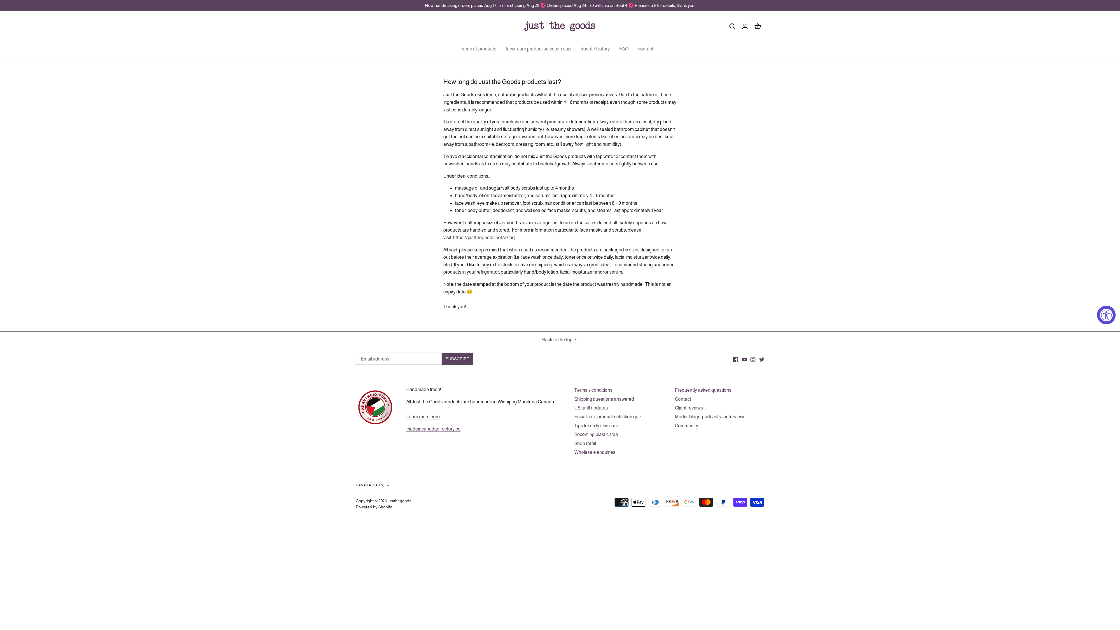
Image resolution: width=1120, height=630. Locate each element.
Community (686, 425)
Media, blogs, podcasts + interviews (710, 416)
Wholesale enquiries (594, 452)
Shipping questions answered (604, 399)
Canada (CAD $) (370, 485)
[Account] (744, 26)
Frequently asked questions (703, 390)
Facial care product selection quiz (608, 416)
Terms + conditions (593, 390)
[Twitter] (761, 359)
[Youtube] (744, 359)
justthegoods (399, 500)
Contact (683, 399)
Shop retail (585, 443)
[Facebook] (735, 359)
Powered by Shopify (374, 507)
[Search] (732, 26)
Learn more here (423, 416)
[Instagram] (752, 359)
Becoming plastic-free (596, 434)
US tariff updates (591, 407)
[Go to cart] (757, 26)
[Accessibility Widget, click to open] (1106, 315)
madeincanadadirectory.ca (433, 428)
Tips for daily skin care (596, 425)
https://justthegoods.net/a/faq (484, 237)
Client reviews (689, 407)
